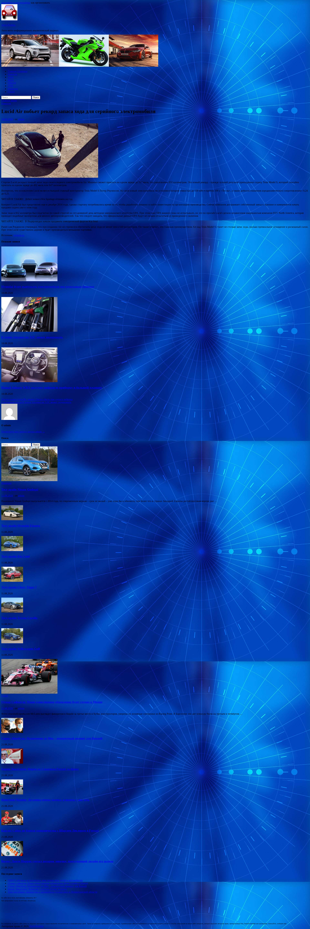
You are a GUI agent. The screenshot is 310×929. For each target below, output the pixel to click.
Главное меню (9, 100)
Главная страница (17, 71)
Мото (11, 80)
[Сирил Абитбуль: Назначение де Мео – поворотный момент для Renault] (12, 732)
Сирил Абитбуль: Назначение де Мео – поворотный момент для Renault (51, 738)
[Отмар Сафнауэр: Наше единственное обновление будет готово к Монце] (29, 692)
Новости (12, 74)
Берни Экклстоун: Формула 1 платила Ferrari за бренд (40, 769)
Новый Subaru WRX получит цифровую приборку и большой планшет (51, 387)
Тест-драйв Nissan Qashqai (19, 489)
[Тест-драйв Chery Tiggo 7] (12, 580)
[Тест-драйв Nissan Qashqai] (29, 480)
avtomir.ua (19, 235)
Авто (10, 77)
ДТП (10, 85)
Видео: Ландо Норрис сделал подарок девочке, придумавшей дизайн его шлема (57, 861)
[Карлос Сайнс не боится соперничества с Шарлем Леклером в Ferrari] (12, 824)
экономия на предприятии (15, 2)
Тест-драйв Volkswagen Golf (20, 648)
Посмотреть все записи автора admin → (23, 431)
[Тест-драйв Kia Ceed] (12, 550)
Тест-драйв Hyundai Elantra (20, 525)
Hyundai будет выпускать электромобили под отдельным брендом (47, 286)
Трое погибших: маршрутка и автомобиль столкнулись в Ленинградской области (52, 892)
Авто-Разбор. (8, 25)
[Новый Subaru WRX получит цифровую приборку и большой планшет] (29, 381)
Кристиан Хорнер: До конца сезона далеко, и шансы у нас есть (45, 799)
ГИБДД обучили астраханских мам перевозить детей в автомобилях (45, 880)
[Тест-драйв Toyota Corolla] (12, 611)
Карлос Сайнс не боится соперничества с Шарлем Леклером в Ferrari (50, 830)
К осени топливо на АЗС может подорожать (32, 337)
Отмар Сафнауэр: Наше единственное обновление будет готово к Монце (51, 702)
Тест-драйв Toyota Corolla (19, 618)
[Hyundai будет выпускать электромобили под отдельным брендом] (29, 280)
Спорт (11, 91)
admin (21, 119)
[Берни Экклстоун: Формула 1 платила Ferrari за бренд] (12, 762)
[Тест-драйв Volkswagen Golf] (12, 642)
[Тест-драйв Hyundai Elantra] (12, 519)
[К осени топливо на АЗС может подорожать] (29, 330)
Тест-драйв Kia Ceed (15, 556)
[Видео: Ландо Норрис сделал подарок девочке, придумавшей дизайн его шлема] (12, 855)
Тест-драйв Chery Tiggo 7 (19, 587)
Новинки (13, 88)
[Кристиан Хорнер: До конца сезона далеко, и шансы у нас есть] (12, 793)
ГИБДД (12, 83)
